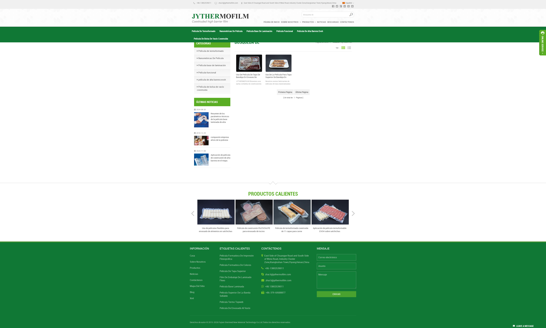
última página (301, 92)
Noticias (321, 22)
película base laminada (232, 286)
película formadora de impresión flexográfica (237, 257)
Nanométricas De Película (231, 31)
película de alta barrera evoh (310, 31)
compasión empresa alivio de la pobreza (220, 138)
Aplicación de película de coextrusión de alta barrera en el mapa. (220, 158)
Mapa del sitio (197, 286)
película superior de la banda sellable (235, 294)
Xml (192, 298)
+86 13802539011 (274, 286)
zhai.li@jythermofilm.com (228, 3)
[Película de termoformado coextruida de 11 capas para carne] (292, 212)
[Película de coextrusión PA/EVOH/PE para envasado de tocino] (254, 212)
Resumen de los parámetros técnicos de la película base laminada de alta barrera (220, 118)
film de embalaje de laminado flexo (235, 279)
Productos (308, 22)
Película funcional (284, 31)
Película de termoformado (203, 31)
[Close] (542, 56)
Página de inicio (272, 22)
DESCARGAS (333, 22)
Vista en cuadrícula (343, 47)
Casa (192, 255)
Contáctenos (347, 22)
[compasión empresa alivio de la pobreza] (201, 140)
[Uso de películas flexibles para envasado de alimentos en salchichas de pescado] (216, 212)
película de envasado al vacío (235, 308)
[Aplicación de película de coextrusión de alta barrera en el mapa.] (201, 160)
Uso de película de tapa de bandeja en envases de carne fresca (248, 75)
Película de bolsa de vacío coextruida (211, 38)
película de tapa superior (233, 271)
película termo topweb (231, 302)
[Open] (542, 42)
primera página (285, 92)
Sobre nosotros (290, 22)
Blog (192, 292)
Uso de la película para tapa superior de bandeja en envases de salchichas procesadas (278, 75)
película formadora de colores (235, 265)
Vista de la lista (349, 47)
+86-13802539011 (204, 3)
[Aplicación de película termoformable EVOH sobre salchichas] (330, 212)
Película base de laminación (259, 31)
